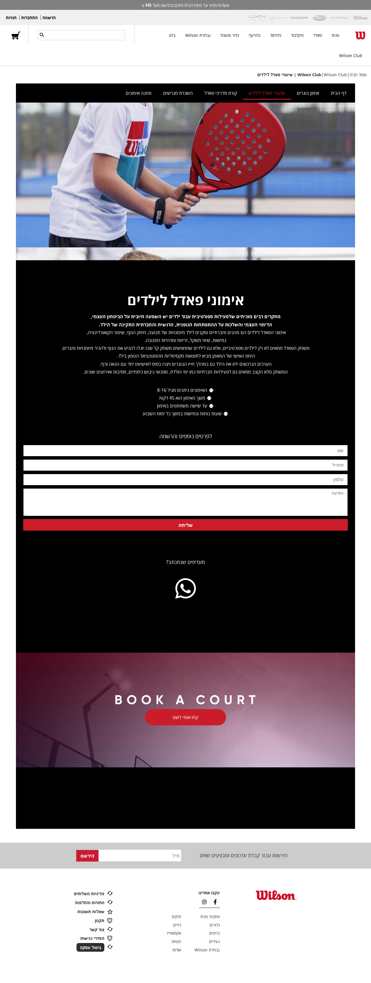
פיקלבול (297, 35)
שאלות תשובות (90, 911)
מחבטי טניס (210, 916)
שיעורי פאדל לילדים (267, 93)
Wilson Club (350, 55)
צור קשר (97, 929)
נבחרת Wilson (197, 35)
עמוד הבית (358, 74)
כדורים (215, 925)
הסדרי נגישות (92, 938)
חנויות (11, 17)
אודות (176, 950)
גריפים (214, 933)
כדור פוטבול (229, 35)
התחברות (29, 17)
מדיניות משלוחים (89, 893)
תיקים (176, 916)
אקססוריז (174, 933)
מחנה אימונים (139, 93)
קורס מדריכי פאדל (220, 93)
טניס (335, 35)
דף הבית (338, 93)
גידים (177, 925)
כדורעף (254, 35)
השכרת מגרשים (178, 93)
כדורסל (275, 35)
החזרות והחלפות (89, 902)
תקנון (99, 920)
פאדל (317, 35)
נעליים (214, 941)
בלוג (172, 35)
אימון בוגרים (308, 93)
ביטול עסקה (90, 947)
